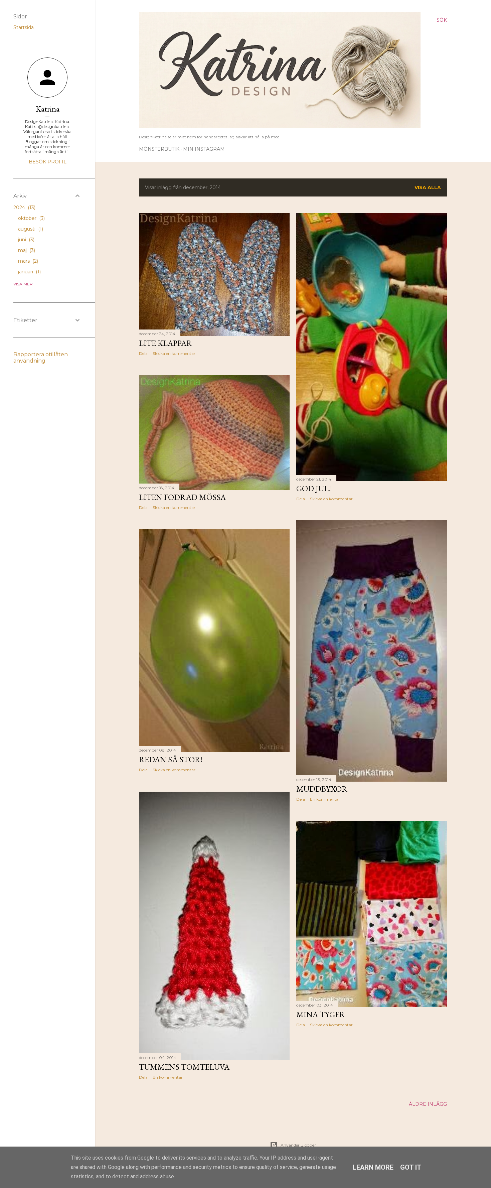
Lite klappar (165, 343)
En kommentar (325, 799)
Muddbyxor (321, 789)
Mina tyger (320, 1014)
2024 (23, 208)
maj (26, 250)
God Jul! (313, 488)
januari (28, 272)
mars (27, 261)
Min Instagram (204, 149)
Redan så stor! (171, 759)
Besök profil (47, 162)
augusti (30, 229)
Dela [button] (143, 353)
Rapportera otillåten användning (40, 357)
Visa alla (428, 187)
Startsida (23, 27)
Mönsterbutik (159, 149)
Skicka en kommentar (174, 353)
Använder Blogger (298, 1145)
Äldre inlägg (428, 1104)
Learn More (373, 1167)
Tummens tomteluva (184, 1067)
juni (25, 240)
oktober (30, 218)
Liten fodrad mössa (182, 497)
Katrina (47, 109)
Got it (411, 1167)
